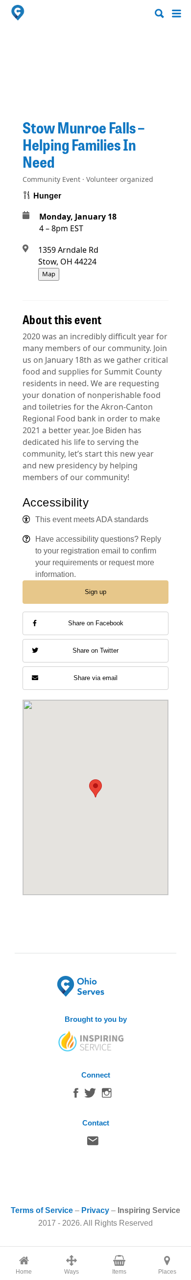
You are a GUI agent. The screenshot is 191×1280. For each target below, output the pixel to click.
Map (48, 273)
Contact (92, 1143)
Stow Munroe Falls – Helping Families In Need (83, 144)
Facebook (75, 1095)
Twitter (90, 1095)
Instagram (107, 1095)
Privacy (95, 1210)
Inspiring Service (149, 1210)
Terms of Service (42, 1210)
